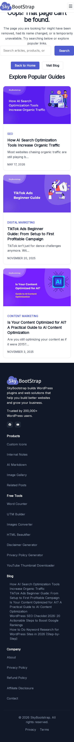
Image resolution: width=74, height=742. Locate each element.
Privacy (30, 729)
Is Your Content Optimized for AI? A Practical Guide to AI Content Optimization (36, 327)
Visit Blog (52, 65)
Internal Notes (17, 454)
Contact (12, 698)
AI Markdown (17, 465)
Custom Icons (17, 444)
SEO (10, 133)
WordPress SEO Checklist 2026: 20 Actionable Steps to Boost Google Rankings (35, 620)
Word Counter (17, 504)
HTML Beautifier (19, 535)
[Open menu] (70, 6)
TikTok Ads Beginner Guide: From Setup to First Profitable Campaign (30, 233)
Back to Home (25, 65)
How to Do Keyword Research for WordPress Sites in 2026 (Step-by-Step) (35, 634)
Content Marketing (22, 316)
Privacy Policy (17, 667)
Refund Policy (17, 678)
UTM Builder (16, 514)
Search (64, 51)
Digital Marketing (21, 222)
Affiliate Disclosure (20, 688)
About (11, 657)
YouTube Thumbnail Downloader (31, 565)
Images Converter (20, 524)
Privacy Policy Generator (25, 555)
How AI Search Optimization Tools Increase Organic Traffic (33, 142)
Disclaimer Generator (22, 545)
